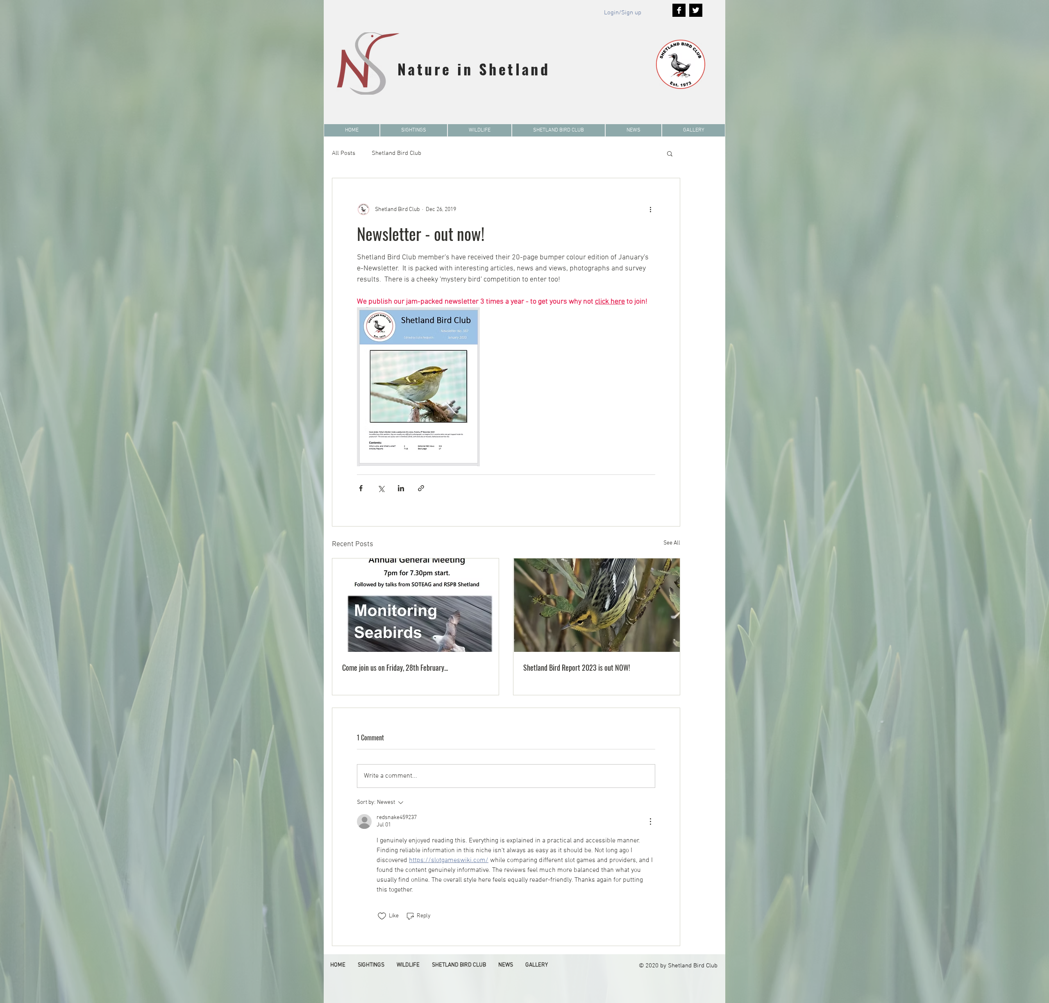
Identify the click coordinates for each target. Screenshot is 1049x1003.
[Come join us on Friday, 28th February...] (415, 605)
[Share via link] (421, 488)
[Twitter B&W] (695, 10)
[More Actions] (650, 821)
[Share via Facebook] (361, 488)
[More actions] (650, 209)
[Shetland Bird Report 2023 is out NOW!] (596, 605)
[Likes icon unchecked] (382, 916)
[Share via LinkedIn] (401, 488)
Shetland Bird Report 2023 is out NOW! (576, 667)
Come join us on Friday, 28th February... (395, 667)
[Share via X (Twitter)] (381, 488)
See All (671, 543)
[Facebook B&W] (679, 10)
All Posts (343, 153)
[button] (413, 130)
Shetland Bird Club (396, 153)
